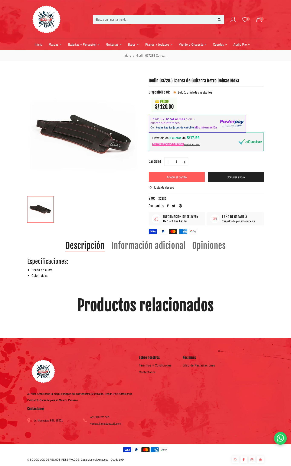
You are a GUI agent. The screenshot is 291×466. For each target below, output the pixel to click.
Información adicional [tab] (148, 245)
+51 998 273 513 (99, 417)
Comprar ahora (236, 177)
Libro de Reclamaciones (199, 365)
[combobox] (158, 19)
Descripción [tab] (85, 245)
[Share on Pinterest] (180, 206)
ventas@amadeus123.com (105, 424)
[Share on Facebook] (168, 206)
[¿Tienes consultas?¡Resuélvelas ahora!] (280, 438)
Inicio (127, 55)
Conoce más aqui (192, 144)
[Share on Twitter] (174, 206)
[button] (260, 19)
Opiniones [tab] (209, 245)
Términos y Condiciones (155, 365)
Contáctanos (147, 372)
